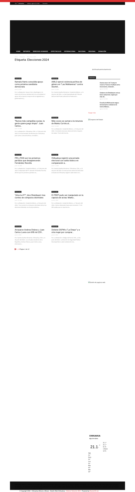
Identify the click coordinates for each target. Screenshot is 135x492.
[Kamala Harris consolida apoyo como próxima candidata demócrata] (31, 71)
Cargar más (92, 113)
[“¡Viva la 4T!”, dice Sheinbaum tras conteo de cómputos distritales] (31, 185)
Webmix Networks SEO (73, 491)
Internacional (70, 51)
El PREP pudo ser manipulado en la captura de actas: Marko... (67, 196)
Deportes (26, 51)
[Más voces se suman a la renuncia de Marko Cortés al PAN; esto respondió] (67, 110)
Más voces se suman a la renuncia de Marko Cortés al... (67, 122)
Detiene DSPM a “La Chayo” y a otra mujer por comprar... (65, 231)
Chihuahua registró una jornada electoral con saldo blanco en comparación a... (65, 160)
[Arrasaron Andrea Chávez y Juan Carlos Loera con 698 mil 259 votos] (31, 219)
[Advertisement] (67, 34)
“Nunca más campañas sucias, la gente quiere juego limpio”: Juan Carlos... (30, 123)
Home (18, 51)
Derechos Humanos (40, 51)
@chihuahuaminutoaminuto (101, 69)
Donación (45, 3)
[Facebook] (118, 3)
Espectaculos (56, 51)
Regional (92, 51)
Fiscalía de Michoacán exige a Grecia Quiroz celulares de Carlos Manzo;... (109, 105)
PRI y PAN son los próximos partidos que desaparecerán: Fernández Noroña (28, 160)
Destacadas (18, 78)
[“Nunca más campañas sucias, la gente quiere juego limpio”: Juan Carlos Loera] (31, 110)
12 (19, 249)
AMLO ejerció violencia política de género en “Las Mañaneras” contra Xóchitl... (67, 84)
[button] (115, 3)
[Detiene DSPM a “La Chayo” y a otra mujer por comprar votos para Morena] (67, 219)
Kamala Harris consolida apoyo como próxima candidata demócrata (29, 84)
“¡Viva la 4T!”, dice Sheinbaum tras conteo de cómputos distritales (30, 196)
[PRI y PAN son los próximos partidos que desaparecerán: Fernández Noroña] (31, 148)
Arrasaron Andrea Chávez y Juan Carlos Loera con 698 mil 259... (29, 231)
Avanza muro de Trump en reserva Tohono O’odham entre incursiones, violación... (110, 85)
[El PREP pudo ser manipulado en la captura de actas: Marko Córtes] (67, 185)
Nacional (82, 51)
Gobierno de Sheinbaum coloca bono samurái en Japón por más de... (110, 95)
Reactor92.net (94, 491)
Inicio (16, 57)
